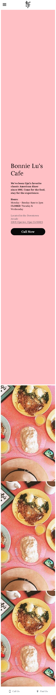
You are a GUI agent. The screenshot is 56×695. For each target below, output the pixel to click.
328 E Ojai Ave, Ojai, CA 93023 (27, 222)
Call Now (28, 231)
